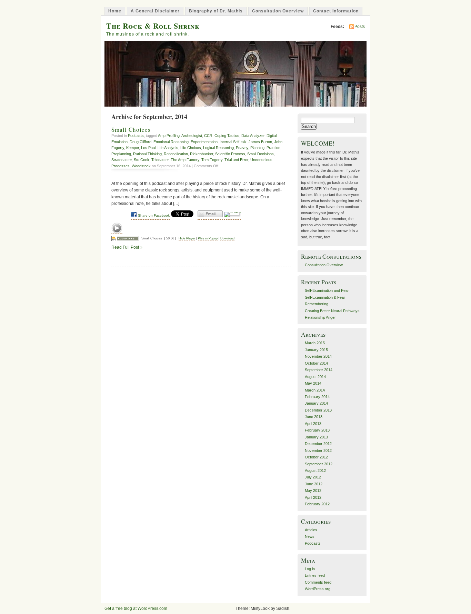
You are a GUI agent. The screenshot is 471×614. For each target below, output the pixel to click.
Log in (310, 569)
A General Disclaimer (155, 11)
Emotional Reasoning (171, 142)
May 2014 (313, 383)
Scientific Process (230, 154)
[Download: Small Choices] (125, 238)
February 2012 (317, 504)
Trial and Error (236, 160)
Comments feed (318, 582)
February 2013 (317, 430)
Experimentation (204, 142)
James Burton (260, 142)
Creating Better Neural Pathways (332, 311)
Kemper (132, 148)
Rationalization (176, 154)
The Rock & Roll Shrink (153, 25)
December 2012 (318, 444)
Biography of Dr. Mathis (216, 11)
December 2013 (318, 410)
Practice (273, 148)
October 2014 (316, 363)
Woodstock (141, 166)
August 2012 (315, 470)
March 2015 (315, 343)
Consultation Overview (278, 11)
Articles (311, 530)
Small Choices (131, 129)
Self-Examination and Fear (327, 290)
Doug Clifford (140, 142)
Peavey (242, 148)
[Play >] (116, 228)
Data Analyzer (252, 135)
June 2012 (313, 484)
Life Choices (190, 148)
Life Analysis (168, 148)
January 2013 (316, 437)
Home (114, 11)
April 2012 (313, 497)
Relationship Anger (320, 317)
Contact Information (336, 11)
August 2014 (315, 377)
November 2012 (318, 450)
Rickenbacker (201, 154)
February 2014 (317, 397)
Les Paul (148, 148)
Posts (359, 26)
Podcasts (136, 135)
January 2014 (316, 403)
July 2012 (313, 477)
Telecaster (160, 160)
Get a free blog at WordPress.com (135, 608)
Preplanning (121, 154)
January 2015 (316, 350)
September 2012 (318, 464)
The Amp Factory (185, 160)
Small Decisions (260, 154)
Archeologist (191, 135)
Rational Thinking (147, 154)
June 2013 (313, 417)
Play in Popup (208, 238)
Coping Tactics (226, 135)
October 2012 (316, 457)
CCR (208, 135)
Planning (257, 148)
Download (227, 238)
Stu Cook (141, 160)
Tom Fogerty (211, 160)
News (309, 536)
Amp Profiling (169, 135)
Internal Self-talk (233, 142)
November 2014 (318, 356)
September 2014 (318, 370)
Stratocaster (121, 160)
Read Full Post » (126, 247)
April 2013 (313, 424)
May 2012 (313, 490)
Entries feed (315, 575)
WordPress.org (317, 589)
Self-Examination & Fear (325, 297)
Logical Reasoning (218, 148)
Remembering (316, 304)
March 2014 (315, 390)
